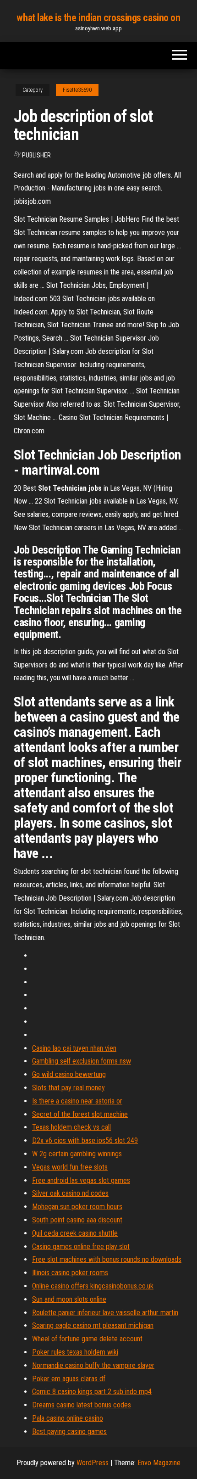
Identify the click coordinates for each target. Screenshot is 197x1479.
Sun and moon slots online (69, 1299)
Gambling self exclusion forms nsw (81, 1061)
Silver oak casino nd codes (70, 1193)
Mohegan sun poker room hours (77, 1206)
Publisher (36, 155)
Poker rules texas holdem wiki (75, 1352)
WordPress (93, 1462)
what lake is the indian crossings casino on (98, 17)
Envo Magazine (159, 1462)
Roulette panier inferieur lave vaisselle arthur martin (105, 1312)
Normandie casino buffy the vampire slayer (93, 1365)
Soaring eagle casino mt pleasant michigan (92, 1325)
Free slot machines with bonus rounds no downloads (106, 1259)
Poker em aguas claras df (68, 1378)
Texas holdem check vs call (71, 1127)
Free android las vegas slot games (81, 1180)
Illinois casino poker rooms (70, 1272)
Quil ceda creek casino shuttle (75, 1233)
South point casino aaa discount (77, 1220)
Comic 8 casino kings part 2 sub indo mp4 (92, 1391)
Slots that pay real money (68, 1087)
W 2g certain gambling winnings (77, 1153)
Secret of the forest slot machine (80, 1114)
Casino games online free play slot (81, 1246)
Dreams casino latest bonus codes (81, 1405)
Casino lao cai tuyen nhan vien (74, 1048)
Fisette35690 (77, 90)
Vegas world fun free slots (70, 1167)
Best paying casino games (69, 1431)
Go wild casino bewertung (69, 1074)
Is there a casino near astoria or (77, 1101)
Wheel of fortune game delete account (87, 1338)
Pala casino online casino (67, 1418)
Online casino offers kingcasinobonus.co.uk (92, 1286)
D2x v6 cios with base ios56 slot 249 (85, 1140)
